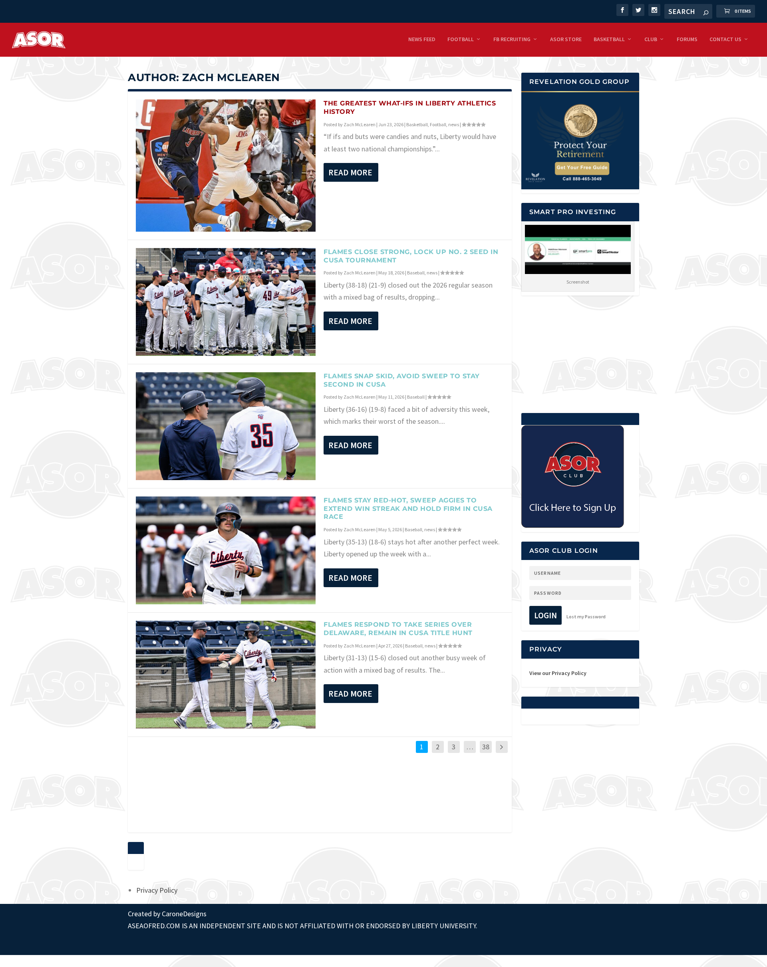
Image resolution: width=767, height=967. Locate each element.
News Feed (421, 39)
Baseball (416, 273)
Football (460, 39)
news (453, 124)
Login (545, 615)
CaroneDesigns (184, 913)
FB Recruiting (512, 39)
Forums (687, 39)
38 (485, 746)
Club (650, 39)
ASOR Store (566, 39)
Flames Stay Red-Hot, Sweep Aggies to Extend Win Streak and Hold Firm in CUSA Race (408, 508)
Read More (350, 172)
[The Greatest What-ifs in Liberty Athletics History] (226, 165)
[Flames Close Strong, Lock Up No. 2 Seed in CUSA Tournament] (226, 302)
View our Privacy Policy (557, 673)
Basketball (609, 39)
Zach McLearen (360, 124)
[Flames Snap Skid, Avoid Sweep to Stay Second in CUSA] (226, 426)
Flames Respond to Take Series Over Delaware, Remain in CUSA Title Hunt (398, 629)
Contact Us (725, 39)
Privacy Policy (156, 890)
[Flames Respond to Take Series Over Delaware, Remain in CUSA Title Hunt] (226, 675)
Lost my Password (586, 617)
